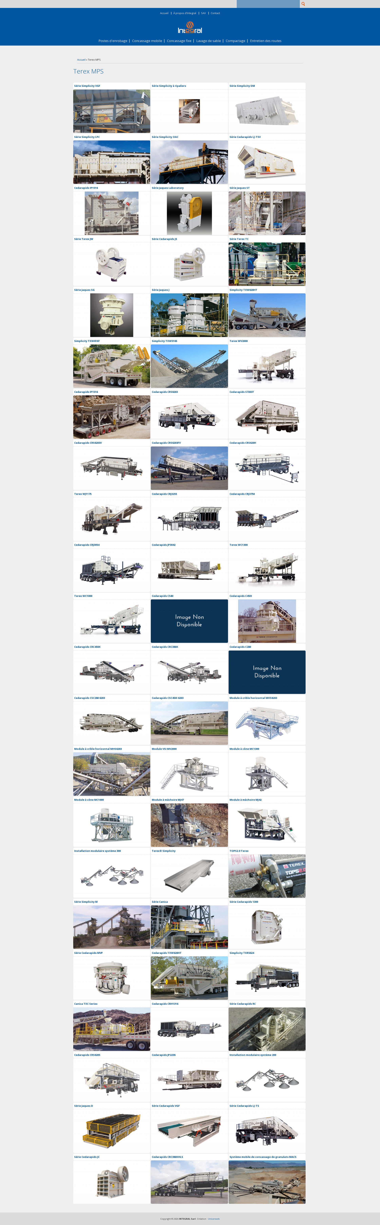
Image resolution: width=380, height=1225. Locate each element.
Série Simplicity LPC (87, 137)
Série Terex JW (83, 239)
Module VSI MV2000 (164, 749)
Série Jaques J (160, 290)
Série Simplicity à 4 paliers (169, 86)
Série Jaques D (83, 1106)
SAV (203, 13)
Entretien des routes (265, 41)
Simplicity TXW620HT (243, 290)
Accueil (164, 13)
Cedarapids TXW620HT (166, 953)
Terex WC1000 (83, 596)
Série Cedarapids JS (164, 239)
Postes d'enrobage (113, 41)
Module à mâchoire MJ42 (245, 799)
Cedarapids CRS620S (87, 1055)
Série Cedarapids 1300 (244, 901)
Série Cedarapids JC (87, 1157)
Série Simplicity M (86, 901)
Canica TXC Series (85, 1004)
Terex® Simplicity (164, 851)
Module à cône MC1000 (89, 799)
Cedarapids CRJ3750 (242, 494)
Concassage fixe (179, 41)
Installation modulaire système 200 (253, 1055)
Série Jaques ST (240, 188)
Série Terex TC (239, 239)
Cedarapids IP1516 (86, 188)
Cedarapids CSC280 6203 (89, 698)
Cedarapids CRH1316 (165, 1004)
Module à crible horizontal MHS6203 (98, 749)
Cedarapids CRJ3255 (164, 494)
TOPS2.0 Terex (239, 851)
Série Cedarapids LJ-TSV (245, 137)
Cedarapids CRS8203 (165, 392)
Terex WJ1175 (82, 494)
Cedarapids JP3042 (163, 545)
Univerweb (214, 1218)
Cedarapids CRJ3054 (86, 545)
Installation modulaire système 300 (97, 851)
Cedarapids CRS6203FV (166, 443)
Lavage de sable (208, 41)
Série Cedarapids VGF (166, 1106)
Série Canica (160, 901)
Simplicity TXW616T (87, 341)
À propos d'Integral (184, 13)
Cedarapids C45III (241, 596)
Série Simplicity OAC (165, 137)
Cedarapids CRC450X (87, 647)
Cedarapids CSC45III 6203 (167, 698)
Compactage (235, 41)
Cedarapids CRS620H (243, 443)
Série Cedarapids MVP (88, 953)
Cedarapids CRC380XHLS (167, 1157)
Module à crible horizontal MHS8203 (253, 698)
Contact (215, 13)
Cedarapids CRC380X (165, 647)
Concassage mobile (147, 41)
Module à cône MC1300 (244, 749)
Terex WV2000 (239, 341)
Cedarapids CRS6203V (88, 443)
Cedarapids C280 (240, 647)
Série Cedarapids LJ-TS (244, 1106)
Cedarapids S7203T (242, 392)
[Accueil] (190, 32)
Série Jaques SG (84, 290)
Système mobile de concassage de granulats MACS (263, 1157)
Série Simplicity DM (242, 86)
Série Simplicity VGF (87, 86)
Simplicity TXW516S (164, 341)
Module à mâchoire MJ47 (168, 799)
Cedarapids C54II (162, 596)
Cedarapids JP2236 (163, 1055)
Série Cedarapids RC (243, 1004)
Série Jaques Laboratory (168, 188)
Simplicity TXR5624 (242, 953)
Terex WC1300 (239, 545)
